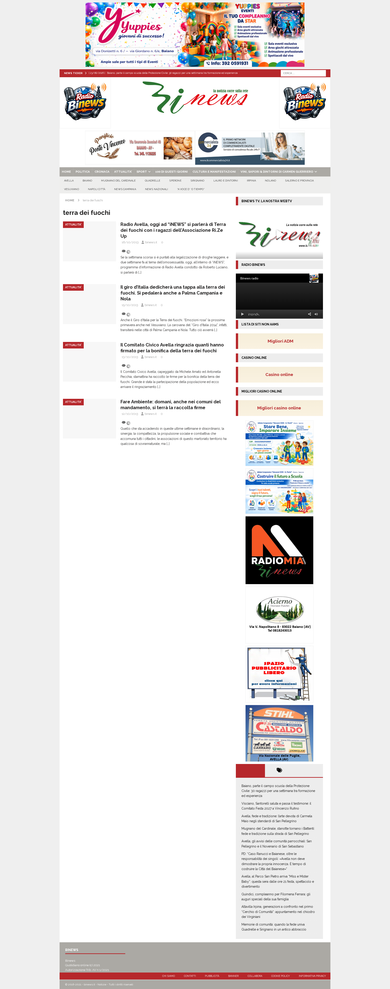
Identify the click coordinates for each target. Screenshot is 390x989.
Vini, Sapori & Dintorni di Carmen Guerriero (277, 171)
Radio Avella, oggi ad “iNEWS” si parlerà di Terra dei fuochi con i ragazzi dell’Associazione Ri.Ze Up (173, 230)
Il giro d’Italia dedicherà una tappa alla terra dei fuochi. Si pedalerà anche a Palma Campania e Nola (173, 293)
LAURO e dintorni (226, 180)
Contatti (190, 976)
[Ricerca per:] (303, 73)
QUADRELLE (152, 180)
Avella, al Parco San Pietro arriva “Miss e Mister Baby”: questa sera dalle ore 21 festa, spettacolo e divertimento (277, 881)
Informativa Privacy (312, 976)
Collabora (255, 976)
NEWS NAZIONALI (156, 189)
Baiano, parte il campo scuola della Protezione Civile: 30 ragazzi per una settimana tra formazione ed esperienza (278, 791)
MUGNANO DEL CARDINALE (118, 180)
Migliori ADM (280, 341)
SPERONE (175, 180)
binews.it (151, 242)
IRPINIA (251, 180)
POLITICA (83, 171)
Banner (233, 976)
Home (66, 171)
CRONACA (102, 171)
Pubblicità (212, 976)
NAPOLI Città (96, 189)
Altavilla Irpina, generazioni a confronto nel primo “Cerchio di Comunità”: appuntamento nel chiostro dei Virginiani (278, 912)
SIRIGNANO (197, 180)
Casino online (280, 374)
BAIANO (87, 180)
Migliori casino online (280, 407)
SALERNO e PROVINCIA (299, 180)
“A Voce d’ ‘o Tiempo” (191, 189)
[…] (139, 272)
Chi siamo (168, 976)
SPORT (142, 171)
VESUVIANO (71, 189)
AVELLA (69, 180)
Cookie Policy (280, 976)
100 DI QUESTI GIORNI (171, 171)
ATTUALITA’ (123, 171)
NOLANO (270, 180)
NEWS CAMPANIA (125, 189)
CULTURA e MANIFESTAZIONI (214, 171)
